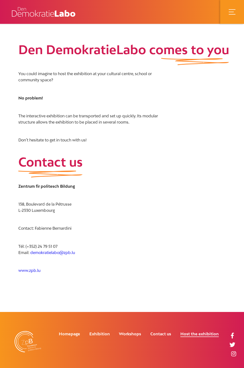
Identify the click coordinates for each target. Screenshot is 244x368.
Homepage (69, 334)
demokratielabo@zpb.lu (52, 252)
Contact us (160, 334)
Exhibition (99, 334)
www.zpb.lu (29, 270)
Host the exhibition (199, 334)
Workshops (130, 334)
